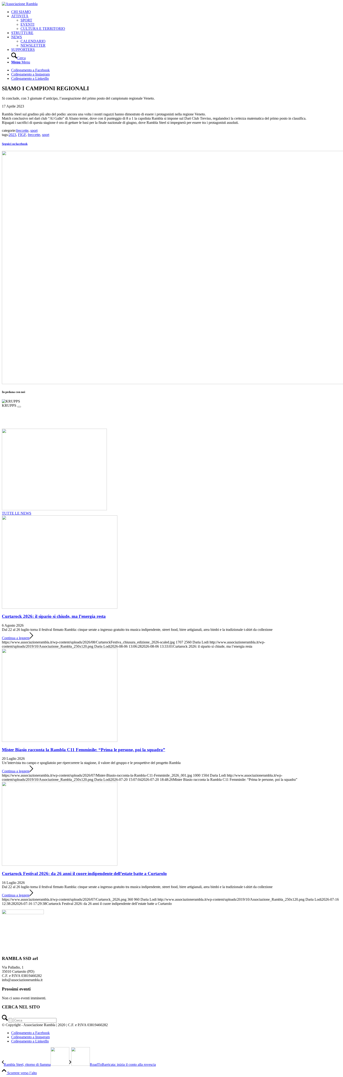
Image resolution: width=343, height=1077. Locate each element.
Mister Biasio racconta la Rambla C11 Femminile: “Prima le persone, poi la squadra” (83, 749)
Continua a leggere (16, 638)
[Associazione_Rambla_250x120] (20, 4)
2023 (12, 135)
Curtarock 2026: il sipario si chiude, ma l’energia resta (54, 616)
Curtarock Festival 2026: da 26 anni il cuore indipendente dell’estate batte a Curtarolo (84, 873)
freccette (22, 130)
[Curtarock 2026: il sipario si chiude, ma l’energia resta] (59, 607)
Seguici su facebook (15, 144)
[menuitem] (176, 12)
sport (34, 130)
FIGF (22, 135)
